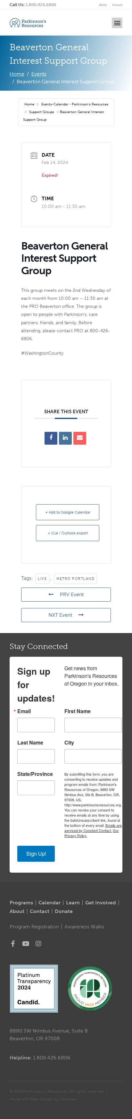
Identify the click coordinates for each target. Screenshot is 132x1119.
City (69, 742)
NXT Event (60, 615)
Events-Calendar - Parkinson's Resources (74, 104)
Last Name (30, 742)
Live (42, 579)
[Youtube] (25, 944)
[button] (117, 23)
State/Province (35, 774)
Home (29, 104)
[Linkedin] (65, 438)
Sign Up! (36, 853)
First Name (77, 711)
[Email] (79, 438)
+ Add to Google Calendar (67, 512)
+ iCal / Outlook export (68, 533)
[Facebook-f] (13, 944)
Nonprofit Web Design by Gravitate (43, 1099)
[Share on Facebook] (51, 438)
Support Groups (41, 112)
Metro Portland (75, 579)
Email (24, 711)
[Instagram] (38, 944)
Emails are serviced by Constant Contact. (93, 828)
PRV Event (72, 594)
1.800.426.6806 (41, 4)
